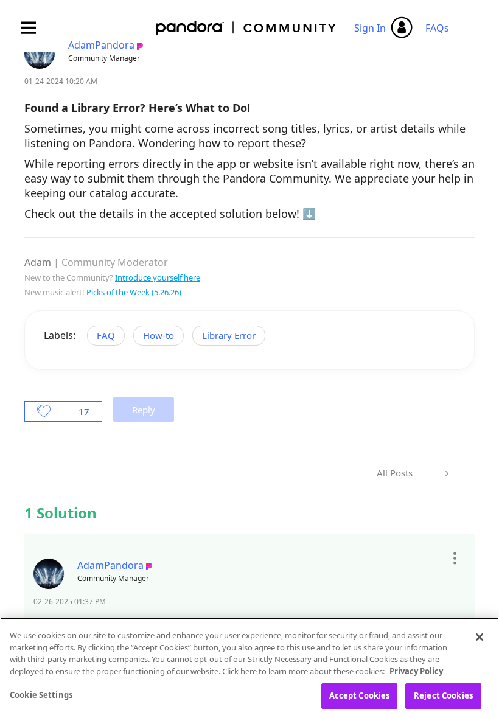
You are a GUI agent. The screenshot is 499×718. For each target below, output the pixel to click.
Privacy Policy (416, 671)
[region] (249, 668)
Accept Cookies (359, 695)
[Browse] (34, 27)
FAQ (106, 335)
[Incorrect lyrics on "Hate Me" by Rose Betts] (445, 473)
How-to (158, 335)
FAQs (437, 28)
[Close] (479, 637)
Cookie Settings (41, 694)
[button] (454, 558)
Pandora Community (247, 27)
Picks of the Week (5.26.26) (133, 292)
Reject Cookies (443, 695)
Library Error (229, 335)
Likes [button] (45, 411)
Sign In (370, 28)
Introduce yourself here (157, 277)
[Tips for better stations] (428, 465)
